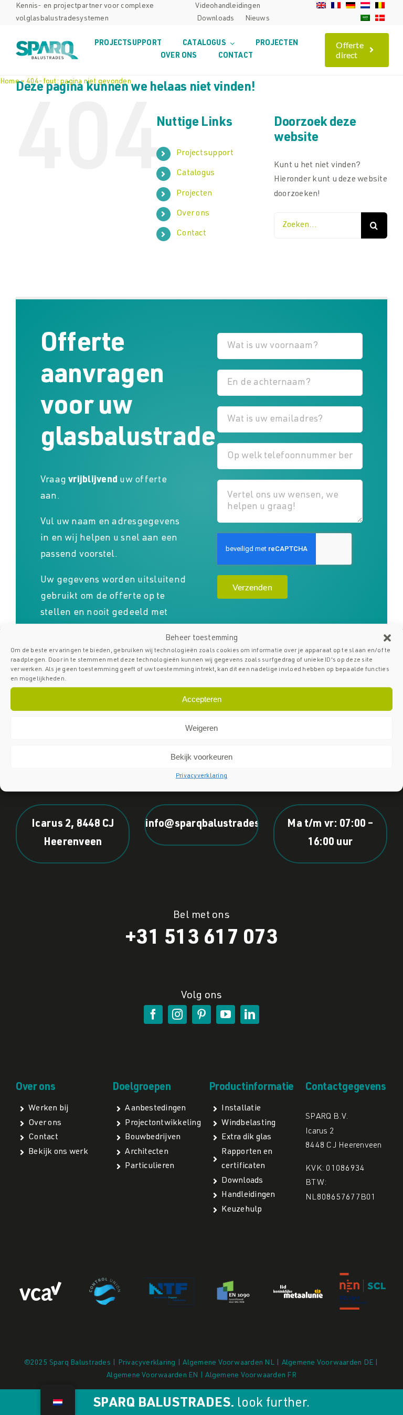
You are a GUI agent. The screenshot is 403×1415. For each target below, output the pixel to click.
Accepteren (201, 699)
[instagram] (177, 1014)
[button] (387, 638)
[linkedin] (249, 1014)
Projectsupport (205, 153)
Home (9, 81)
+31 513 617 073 (201, 938)
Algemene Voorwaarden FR (250, 1375)
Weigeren (201, 727)
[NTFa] (169, 1282)
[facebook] (153, 1014)
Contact (191, 234)
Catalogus (195, 173)
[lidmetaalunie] (298, 1289)
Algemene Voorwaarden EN (152, 1375)
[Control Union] (105, 1282)
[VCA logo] (40, 1286)
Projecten (194, 194)
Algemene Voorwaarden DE (328, 1363)
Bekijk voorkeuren (201, 756)
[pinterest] (201, 1014)
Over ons (192, 214)
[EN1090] (234, 1282)
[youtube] (225, 1014)
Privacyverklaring (201, 776)
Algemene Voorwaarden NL (228, 1363)
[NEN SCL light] (362, 1276)
